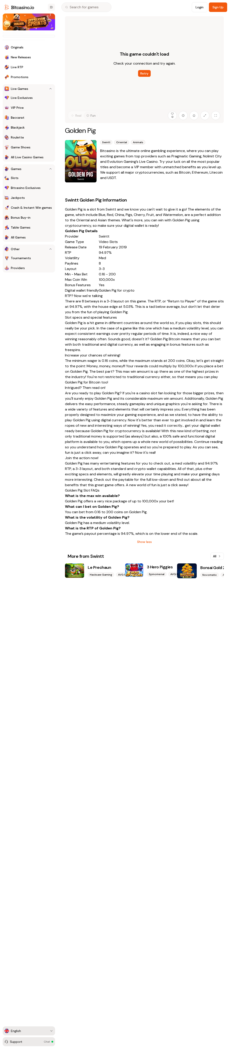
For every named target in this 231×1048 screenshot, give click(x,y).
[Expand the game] (204, 115)
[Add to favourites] (194, 115)
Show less (144, 542)
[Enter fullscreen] (215, 115)
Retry (144, 73)
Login (199, 7)
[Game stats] (183, 115)
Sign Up (218, 7)
